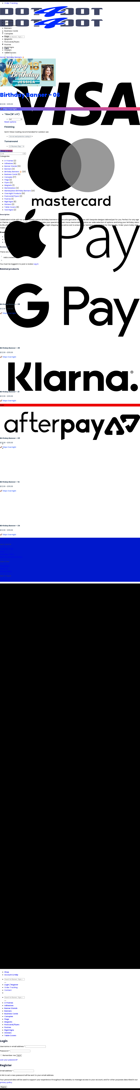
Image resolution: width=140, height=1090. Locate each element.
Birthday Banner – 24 (10, 525)
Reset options (10, 122)
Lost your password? (9, 1060)
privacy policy (6, 1082)
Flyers (7, 182)
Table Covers (10, 207)
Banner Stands (10, 25)
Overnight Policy (7, 554)
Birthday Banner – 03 (10, 438)
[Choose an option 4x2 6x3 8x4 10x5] (15, 119)
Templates (4, 566)
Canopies (8, 33)
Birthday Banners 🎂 (15, 57)
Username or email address (12, 1046)
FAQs (2, 551)
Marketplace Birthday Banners (17, 190)
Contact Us (5, 580)
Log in (19, 1055)
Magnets (8, 39)
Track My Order (7, 549)
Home (2, 57)
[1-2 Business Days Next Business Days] (16, 146)
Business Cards (11, 31)
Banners (8, 28)
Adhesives (8, 22)
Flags (6, 36)
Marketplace (10, 188)
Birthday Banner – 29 (10, 304)
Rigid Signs (9, 47)
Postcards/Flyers (11, 42)
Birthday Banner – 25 (10, 348)
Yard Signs (8, 210)
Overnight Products (12, 193)
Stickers (7, 204)
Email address (6, 1070)
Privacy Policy (6, 571)
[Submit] (5, 982)
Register (3, 1087)
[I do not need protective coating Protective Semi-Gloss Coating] (20, 136)
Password (5, 1051)
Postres (7, 44)
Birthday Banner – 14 (10, 482)
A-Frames (8, 20)
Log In (36, 264)
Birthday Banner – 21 (9, 391)
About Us (4, 568)
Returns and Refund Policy (11, 557)
